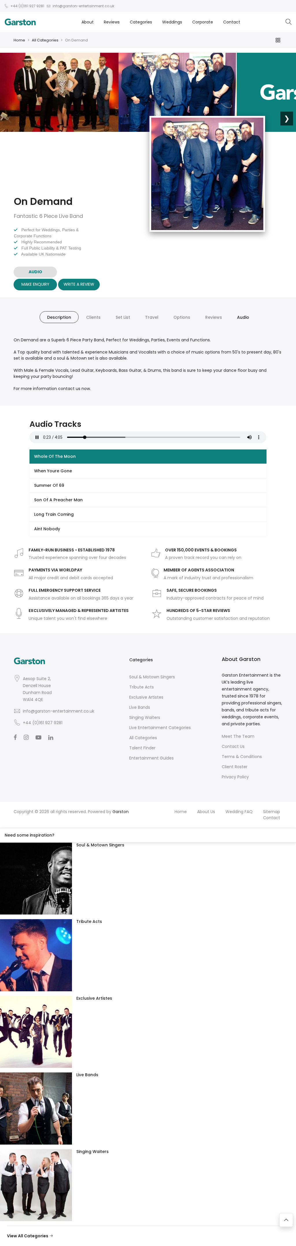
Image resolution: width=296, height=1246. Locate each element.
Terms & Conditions (242, 756)
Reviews (112, 22)
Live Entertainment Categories (160, 728)
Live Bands (139, 707)
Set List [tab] (123, 317)
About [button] (88, 22)
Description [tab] (59, 317)
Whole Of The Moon (55, 456)
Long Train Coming (54, 514)
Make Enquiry (35, 284)
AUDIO (35, 272)
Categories (141, 22)
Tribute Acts (141, 687)
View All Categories (28, 1236)
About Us (206, 812)
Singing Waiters (144, 717)
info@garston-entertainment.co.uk (58, 711)
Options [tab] (181, 317)
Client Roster (234, 767)
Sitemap (271, 812)
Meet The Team (238, 736)
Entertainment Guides (151, 758)
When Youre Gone (53, 471)
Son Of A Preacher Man (58, 500)
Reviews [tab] (213, 317)
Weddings (172, 22)
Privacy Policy (235, 777)
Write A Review (79, 284)
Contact (231, 22)
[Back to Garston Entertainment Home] (20, 22)
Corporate (202, 22)
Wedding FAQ (239, 812)
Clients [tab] (93, 317)
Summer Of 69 (49, 485)
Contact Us (233, 746)
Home (19, 40)
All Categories (45, 40)
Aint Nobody (47, 529)
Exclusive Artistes (146, 697)
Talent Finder (142, 748)
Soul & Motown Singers (152, 677)
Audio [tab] (243, 317)
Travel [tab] (151, 317)
